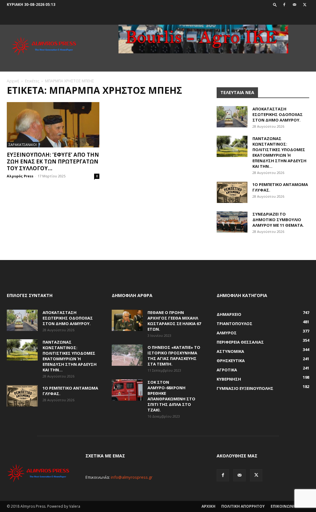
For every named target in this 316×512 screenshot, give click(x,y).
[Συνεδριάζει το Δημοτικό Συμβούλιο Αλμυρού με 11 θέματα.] (232, 222)
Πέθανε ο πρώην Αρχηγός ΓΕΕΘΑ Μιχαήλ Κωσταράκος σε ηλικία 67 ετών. (174, 321)
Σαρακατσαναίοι (23, 144)
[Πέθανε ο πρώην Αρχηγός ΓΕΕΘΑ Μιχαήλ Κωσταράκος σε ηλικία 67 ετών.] (127, 320)
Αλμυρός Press (20, 176)
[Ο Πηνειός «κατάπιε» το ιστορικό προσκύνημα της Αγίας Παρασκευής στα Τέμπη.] (127, 355)
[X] (304, 4)
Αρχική (13, 81)
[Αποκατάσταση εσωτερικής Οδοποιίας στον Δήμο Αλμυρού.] (232, 116)
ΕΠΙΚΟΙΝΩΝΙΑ (284, 506)
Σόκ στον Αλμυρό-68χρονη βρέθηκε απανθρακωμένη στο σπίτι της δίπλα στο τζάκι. (171, 396)
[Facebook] (284, 4)
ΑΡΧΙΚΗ (208, 506)
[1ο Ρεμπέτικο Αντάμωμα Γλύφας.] (232, 192)
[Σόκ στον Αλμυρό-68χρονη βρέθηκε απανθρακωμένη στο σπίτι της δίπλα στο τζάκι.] (127, 390)
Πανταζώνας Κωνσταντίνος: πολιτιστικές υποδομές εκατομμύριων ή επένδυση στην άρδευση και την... (279, 152)
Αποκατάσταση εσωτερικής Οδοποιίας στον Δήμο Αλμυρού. (277, 114)
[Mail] (294, 4)
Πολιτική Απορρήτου (243, 506)
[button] (275, 4)
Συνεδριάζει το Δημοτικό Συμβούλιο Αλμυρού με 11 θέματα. (278, 219)
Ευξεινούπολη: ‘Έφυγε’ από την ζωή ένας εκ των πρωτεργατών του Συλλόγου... (53, 161)
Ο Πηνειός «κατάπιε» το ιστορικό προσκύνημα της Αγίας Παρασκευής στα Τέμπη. (174, 356)
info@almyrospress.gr (131, 477)
